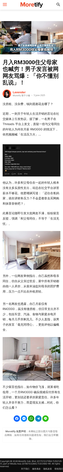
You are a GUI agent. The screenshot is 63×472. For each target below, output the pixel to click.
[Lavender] (7, 94)
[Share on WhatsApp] (31, 418)
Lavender (19, 92)
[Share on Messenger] (24, 418)
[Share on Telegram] (38, 418)
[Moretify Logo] (31, 4)
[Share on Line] (45, 418)
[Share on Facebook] (17, 418)
